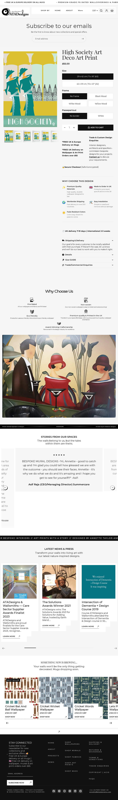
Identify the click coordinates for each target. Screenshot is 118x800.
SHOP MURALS (73, 750)
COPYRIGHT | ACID (99, 772)
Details (68, 255)
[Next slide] (56, 89)
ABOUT (52, 749)
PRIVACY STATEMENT (35, 790)
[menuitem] (80, 10)
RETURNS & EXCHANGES (95, 751)
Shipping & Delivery (74, 240)
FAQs (92, 779)
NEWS (51, 762)
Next (115, 648)
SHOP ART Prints (70, 764)
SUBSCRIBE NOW (16, 783)
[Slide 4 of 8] (36, 136)
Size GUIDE (70, 260)
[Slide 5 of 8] (45, 136)
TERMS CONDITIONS (15, 790)
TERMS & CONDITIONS (96, 758)
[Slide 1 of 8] (9, 136)
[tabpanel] (19, 602)
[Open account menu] (106, 10)
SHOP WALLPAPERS (72, 743)
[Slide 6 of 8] (55, 136)
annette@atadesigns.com (100, 792)
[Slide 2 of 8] (18, 136)
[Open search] (101, 10)
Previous (4, 648)
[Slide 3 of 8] (27, 136)
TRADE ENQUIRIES (99, 766)
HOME (51, 743)
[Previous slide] (6, 89)
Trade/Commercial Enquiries (78, 265)
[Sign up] (82, 38)
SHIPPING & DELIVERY (95, 743)
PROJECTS (53, 756)
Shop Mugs (71, 771)
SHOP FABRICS (73, 757)
